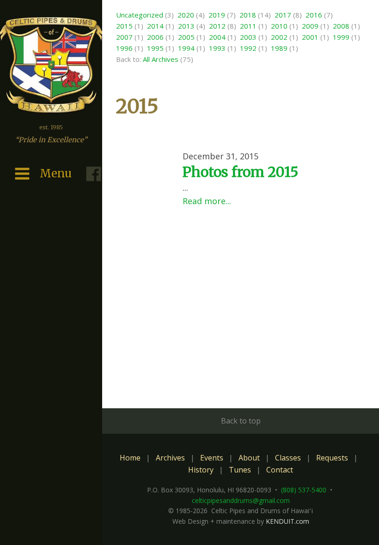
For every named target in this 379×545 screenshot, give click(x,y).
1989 (279, 48)
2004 (217, 37)
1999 (341, 37)
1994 (186, 48)
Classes (288, 458)
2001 (310, 37)
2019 (216, 14)
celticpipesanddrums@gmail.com (241, 500)
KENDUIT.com (287, 521)
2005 (186, 37)
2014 (155, 25)
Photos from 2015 (241, 172)
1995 (155, 48)
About (249, 458)
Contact (279, 470)
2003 (248, 37)
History (201, 470)
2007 (124, 37)
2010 (279, 25)
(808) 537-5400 (303, 489)
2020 (185, 14)
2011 (248, 25)
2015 (124, 25)
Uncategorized (139, 14)
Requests (332, 458)
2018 (247, 14)
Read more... (207, 200)
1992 (248, 48)
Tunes (240, 470)
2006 (155, 37)
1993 (217, 48)
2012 (217, 25)
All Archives (160, 59)
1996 (124, 48)
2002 (279, 37)
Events (211, 458)
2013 (186, 25)
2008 (341, 25)
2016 (314, 14)
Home (130, 458)
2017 (283, 14)
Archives (170, 458)
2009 (310, 25)
